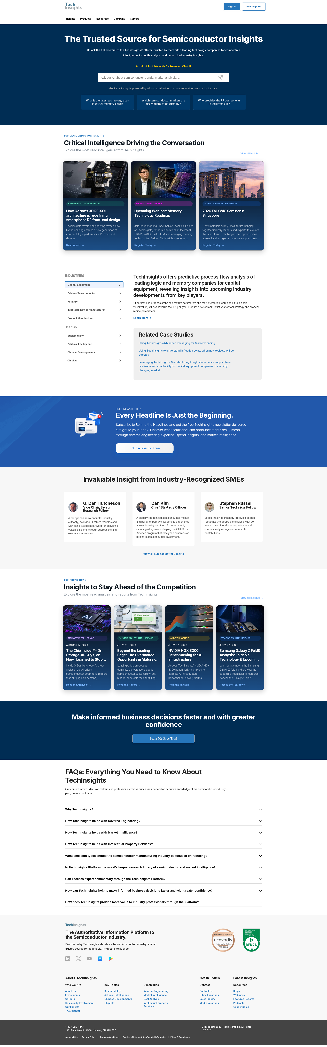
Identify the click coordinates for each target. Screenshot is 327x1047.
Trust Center (72, 1011)
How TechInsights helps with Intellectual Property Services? (109, 844)
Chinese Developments (118, 999)
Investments (72, 995)
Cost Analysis (152, 999)
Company (119, 18)
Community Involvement (79, 1003)
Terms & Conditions (109, 1037)
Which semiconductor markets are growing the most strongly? (163, 102)
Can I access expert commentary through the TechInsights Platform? (115, 879)
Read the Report (129, 684)
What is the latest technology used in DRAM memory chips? (107, 102)
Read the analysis (180, 684)
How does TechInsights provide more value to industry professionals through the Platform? (132, 902)
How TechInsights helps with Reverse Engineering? (102, 821)
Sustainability (112, 991)
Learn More (141, 318)
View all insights (251, 153)
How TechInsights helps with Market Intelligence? (101, 832)
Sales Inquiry (207, 999)
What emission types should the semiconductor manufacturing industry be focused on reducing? (136, 856)
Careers (134, 18)
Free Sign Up (253, 6)
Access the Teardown (234, 684)
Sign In (232, 6)
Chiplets (109, 1003)
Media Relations (209, 1003)
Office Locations (209, 995)
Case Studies (241, 1007)
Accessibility (71, 1037)
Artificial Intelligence (116, 995)
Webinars (239, 995)
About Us (70, 991)
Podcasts (238, 1003)
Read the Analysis (78, 684)
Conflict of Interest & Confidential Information (144, 1037)
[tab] (94, 285)
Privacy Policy (89, 1037)
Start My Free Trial (163, 738)
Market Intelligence (155, 995)
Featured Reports (243, 999)
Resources (102, 18)
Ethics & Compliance (180, 1037)
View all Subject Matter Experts (163, 554)
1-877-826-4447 (74, 1027)
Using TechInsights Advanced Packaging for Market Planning (177, 343)
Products (85, 18)
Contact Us (206, 991)
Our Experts (72, 1007)
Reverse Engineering (156, 991)
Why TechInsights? (79, 809)
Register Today (145, 245)
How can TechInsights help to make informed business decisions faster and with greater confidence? (139, 890)
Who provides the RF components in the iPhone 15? (219, 102)
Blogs (236, 991)
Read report (75, 245)
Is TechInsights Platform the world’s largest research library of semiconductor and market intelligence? (140, 867)
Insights (70, 18)
